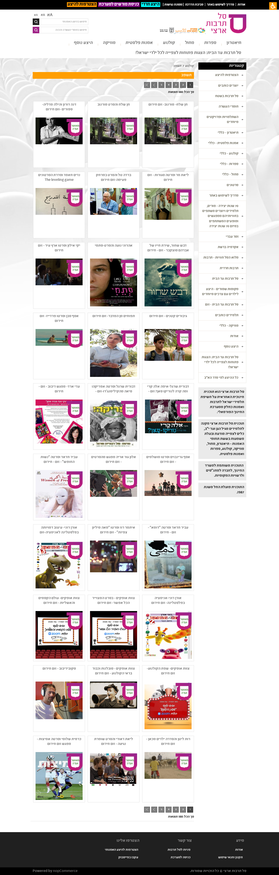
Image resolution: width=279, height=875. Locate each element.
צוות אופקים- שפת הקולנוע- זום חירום (168, 671)
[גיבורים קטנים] (168, 353)
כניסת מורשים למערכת (119, 4)
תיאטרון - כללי (228, 133)
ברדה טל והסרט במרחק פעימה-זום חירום (113, 177)
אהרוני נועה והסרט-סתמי (114, 246)
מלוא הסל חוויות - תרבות (220, 258)
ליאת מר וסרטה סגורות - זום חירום (168, 177)
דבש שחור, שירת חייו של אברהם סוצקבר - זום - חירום (168, 248)
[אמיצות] (59, 776)
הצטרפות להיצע (82, 4)
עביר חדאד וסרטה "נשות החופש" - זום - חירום (59, 459)
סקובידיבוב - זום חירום (59, 669)
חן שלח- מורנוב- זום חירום (168, 105)
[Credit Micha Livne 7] (113, 141)
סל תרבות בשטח (226, 96)
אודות (241, 5)
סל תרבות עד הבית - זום (221, 305)
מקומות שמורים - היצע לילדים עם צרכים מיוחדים (220, 291)
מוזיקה (109, 42)
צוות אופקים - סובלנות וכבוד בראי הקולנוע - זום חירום (113, 671)
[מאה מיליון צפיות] (113, 564)
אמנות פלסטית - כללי (223, 143)
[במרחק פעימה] (113, 212)
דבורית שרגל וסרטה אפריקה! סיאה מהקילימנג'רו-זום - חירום (113, 389)
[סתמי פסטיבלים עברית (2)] (113, 282)
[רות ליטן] (168, 776)
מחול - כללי (230, 175)
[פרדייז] (59, 353)
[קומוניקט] (59, 423)
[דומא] (168, 564)
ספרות (210, 42)
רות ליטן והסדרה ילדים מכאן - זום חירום (168, 741)
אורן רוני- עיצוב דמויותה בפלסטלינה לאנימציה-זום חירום (59, 530)
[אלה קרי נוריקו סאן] (168, 423)
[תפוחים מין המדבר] (113, 353)
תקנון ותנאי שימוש (230, 857)
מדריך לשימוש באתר (220, 5)
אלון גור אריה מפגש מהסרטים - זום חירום (113, 459)
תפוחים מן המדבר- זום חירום (113, 316)
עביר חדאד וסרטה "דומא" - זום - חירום (168, 530)
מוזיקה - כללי (228, 326)
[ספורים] (59, 141)
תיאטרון (233, 42)
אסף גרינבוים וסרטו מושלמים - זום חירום (168, 459)
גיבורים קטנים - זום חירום (168, 316)
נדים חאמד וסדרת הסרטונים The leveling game (59, 177)
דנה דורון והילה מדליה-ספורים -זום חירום (59, 107)
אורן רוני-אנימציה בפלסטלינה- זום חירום (168, 600)
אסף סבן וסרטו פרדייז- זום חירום (59, 318)
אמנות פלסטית (139, 42)
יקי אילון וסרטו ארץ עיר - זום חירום (59, 248)
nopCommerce (65, 871)
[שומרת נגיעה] (113, 776)
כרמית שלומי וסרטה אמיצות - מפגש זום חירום (59, 741)
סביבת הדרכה (194, 5)
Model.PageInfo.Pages (147, 85)
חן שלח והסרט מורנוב (113, 105)
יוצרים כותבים (228, 86)
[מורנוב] (168, 141)
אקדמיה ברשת (228, 247)
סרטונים (232, 185)
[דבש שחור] (168, 282)
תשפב (177, 66)
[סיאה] (113, 423)
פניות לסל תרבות (179, 850)
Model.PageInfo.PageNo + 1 (153, 86)
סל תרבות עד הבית (225, 279)
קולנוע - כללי (229, 154)
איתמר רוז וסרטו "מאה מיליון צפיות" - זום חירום (113, 530)
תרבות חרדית (229, 268)
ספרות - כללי (229, 164)
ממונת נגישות (173, 5)
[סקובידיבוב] (59, 705)
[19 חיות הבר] (168, 635)
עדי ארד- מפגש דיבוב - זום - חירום (59, 389)
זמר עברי (232, 237)
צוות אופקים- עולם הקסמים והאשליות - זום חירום (59, 600)
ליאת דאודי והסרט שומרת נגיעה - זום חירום (113, 741)
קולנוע (169, 42)
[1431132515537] (113, 705)
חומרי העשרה (228, 107)
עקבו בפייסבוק (128, 857)
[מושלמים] (168, 494)
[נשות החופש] (59, 494)
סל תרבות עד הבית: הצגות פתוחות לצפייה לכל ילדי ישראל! (188, 52)
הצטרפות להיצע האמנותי (121, 850)
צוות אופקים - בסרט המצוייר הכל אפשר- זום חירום (113, 600)
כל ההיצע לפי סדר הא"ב (221, 378)
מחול (189, 42)
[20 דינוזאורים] (59, 564)
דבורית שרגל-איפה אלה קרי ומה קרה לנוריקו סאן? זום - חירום (168, 389)
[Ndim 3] (59, 212)
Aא (36, 15)
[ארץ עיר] (59, 282)
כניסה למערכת (181, 857)
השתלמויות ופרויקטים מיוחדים (222, 119)
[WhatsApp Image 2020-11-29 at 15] (113, 635)
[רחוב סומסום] (113, 494)
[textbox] (63, 21)
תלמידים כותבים (226, 315)
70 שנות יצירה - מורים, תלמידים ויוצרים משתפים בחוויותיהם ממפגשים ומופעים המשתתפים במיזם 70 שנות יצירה (220, 216)
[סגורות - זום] (168, 212)
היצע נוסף (83, 42)
